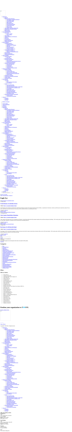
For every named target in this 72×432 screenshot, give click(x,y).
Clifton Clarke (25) (7, 278)
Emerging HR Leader (10, 89)
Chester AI (6, 37)
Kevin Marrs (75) (6, 288)
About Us (4, 97)
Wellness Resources (8, 41)
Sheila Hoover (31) (7, 297)
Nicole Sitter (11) (6, 296)
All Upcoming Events (10, 84)
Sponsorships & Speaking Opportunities (11, 94)
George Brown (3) (7, 284)
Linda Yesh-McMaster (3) (8, 292)
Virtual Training (9, 74)
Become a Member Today (4, 309)
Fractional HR (9, 65)
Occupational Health (8, 58)
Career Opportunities (3, 4)
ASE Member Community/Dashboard (13, 19)
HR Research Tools (10, 23)
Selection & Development (11, 62)
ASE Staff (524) (6, 277)
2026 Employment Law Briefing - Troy (13, 87)
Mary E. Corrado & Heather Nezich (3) (10, 294)
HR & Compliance (6, 42)
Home (1, 195)
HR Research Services (10, 137)
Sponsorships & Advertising (11, 96)
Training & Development (7, 68)
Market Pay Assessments (11, 50)
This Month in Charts (10, 93)
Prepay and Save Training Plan (12, 72)
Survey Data (7, 32)
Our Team (6, 190)
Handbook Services (10, 44)
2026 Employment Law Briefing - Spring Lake (14, 86)
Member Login (7, 120)
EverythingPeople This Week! (12, 172)
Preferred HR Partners (10, 25)
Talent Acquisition (6, 55)
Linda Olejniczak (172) (7, 291)
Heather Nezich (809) (7, 285)
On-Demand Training (8, 78)
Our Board (6, 98)
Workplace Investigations (11, 48)
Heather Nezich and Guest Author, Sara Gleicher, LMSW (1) (14, 286)
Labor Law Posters (10, 47)
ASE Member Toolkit (10, 20)
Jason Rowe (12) (6, 287)
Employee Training (8, 69)
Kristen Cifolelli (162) (7, 289)
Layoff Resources (8, 39)
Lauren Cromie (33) (7, 290)
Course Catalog (9, 70)
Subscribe (2, 241)
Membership (5, 16)
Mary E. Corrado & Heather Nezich (10, 205)
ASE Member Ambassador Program (11, 119)
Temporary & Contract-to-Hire (12, 67)
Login (1, 7)
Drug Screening (9, 60)
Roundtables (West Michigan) (12, 92)
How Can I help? (4, 194)
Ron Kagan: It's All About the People (8, 227)
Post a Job (8, 57)
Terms (1, 324)
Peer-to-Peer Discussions (11, 24)
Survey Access (9, 26)
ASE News (6, 80)
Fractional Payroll (10, 66)
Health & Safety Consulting (11, 45)
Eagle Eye (6, 210)
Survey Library (9, 34)
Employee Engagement (8, 53)
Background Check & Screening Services (14, 61)
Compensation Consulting (9, 49)
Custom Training (7, 77)
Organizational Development (9, 54)
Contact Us (2, 5)
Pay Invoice (2, 6)
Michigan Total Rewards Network (12, 51)
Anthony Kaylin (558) (7, 275)
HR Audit (8, 136)
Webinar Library (9, 27)
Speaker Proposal (10, 95)
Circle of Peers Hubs (10, 21)
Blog (7, 171)
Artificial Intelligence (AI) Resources (11, 36)
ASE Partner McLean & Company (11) (10, 276)
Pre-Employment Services (9, 59)
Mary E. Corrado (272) (7, 293)
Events (6, 83)
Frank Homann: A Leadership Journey (8, 203)
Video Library (7, 35)
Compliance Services (8, 43)
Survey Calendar (9, 33)
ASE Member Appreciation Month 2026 (11, 28)
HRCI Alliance (9, 22)
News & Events (5, 79)
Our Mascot (7, 189)
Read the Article (3, 211)
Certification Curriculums (9, 75)
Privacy (4, 324)
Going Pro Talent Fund (10, 71)
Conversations (9, 88)
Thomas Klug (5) (6, 299)
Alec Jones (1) (6, 274)
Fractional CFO (9, 155)
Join (3, 7)
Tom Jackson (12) (7, 300)
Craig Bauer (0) (6, 279)
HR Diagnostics (7, 52)
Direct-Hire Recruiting (10, 154)
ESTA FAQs (7, 38)
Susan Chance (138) (7, 298)
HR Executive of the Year (11, 90)
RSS (1, 235)
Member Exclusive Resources (10, 18)
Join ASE (6, 17)
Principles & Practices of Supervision (13, 73)
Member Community (6, 101)
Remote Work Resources (9, 40)
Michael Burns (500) (7, 295)
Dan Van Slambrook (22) (8, 280)
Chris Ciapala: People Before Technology (9, 215)
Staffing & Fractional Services (10, 63)
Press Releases (9, 82)
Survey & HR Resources (7, 31)
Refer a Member (7, 30)
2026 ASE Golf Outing (10, 85)
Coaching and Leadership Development (11, 76)
